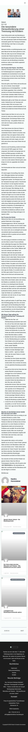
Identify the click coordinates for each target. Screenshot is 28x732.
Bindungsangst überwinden (14, 689)
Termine (14, 672)
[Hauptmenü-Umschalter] (25, 3)
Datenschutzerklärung (14, 670)
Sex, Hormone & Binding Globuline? (14, 682)
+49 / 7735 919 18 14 (14, 712)
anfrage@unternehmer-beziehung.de (14, 714)
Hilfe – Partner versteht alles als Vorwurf (14, 686)
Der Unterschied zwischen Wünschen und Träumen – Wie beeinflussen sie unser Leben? (12, 566)
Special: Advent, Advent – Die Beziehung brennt (12, 520)
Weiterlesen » (7, 522)
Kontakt (14, 675)
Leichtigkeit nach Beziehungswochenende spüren (13, 611)
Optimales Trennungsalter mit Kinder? (14, 684)
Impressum (14, 668)
